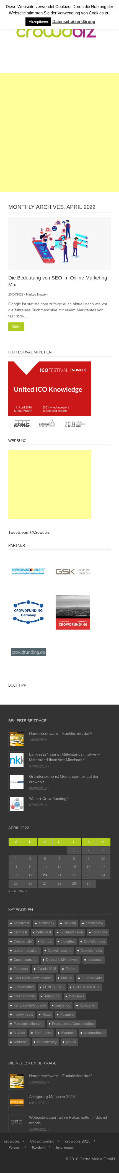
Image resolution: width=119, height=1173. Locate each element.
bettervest (43, 932)
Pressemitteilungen (28, 1024)
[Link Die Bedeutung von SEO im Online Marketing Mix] (59, 243)
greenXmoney (24, 996)
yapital (71, 1042)
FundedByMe (92, 978)
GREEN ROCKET (86, 987)
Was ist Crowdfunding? (49, 798)
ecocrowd (95, 960)
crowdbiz (67, 941)
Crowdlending (91, 951)
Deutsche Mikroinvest (62, 960)
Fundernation (24, 987)
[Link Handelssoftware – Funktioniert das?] (16, 738)
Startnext (67, 1033)
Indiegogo (52, 996)
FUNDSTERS (53, 987)
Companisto (23, 941)
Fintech (66, 978)
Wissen (15, 1147)
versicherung (47, 1042)
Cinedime (99, 932)
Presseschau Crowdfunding (73, 1024)
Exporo (71, 969)
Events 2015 (46, 969)
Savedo (19, 1033)
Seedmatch (43, 1033)
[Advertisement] (59, 132)
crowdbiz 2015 (77, 1141)
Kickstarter (87, 1005)
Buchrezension (71, 932)
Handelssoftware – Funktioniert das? (60, 733)
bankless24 (94, 923)
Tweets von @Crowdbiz (29, 532)
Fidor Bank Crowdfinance (33, 978)
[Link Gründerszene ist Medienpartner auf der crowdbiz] (16, 781)
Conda (46, 941)
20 (45, 875)
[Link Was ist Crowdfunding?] (16, 804)
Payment (67, 1015)
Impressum (66, 1147)
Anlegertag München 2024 (52, 1096)
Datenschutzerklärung (73, 21)
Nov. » (23, 891)
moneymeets (23, 1015)
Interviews (76, 996)
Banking (70, 923)
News (46, 1015)
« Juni (12, 891)
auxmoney (46, 923)
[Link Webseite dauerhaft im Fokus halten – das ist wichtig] (16, 1122)
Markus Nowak (36, 294)
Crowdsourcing (25, 960)
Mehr (16, 326)
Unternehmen (94, 1033)
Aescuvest (21, 923)
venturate (21, 1042)
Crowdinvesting (59, 951)
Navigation (31, 59)
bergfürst (20, 932)
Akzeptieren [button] (38, 22)
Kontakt (38, 1147)
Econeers (21, 969)
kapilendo (62, 1005)
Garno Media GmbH (97, 1159)
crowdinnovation (26, 951)
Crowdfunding (94, 941)
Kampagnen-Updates (30, 1005)
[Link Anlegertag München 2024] (16, 1102)
